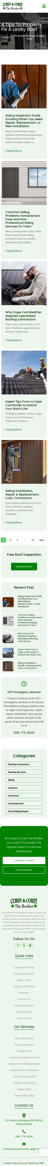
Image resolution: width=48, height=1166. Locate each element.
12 (32, 540)
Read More (14, 150)
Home (5, 37)
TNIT (41, 1163)
